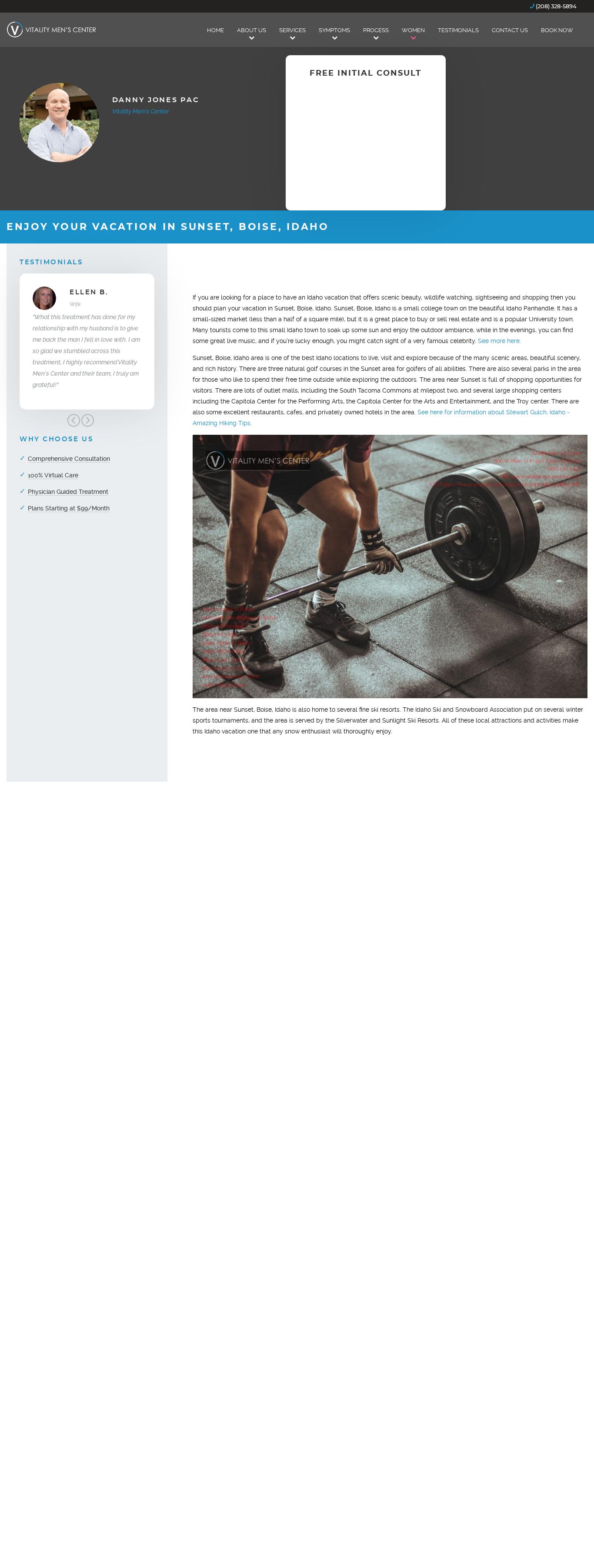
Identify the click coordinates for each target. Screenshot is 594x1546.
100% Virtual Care (53, 475)
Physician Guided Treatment (68, 491)
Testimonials (458, 30)
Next (87, 420)
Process (376, 30)
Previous (73, 420)
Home (215, 30)
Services (292, 30)
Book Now (557, 30)
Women (413, 30)
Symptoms (334, 30)
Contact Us (510, 30)
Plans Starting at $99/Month (69, 508)
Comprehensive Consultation (69, 458)
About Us (251, 30)
